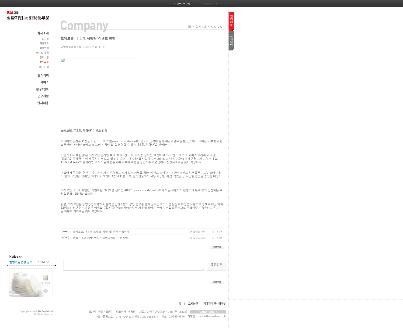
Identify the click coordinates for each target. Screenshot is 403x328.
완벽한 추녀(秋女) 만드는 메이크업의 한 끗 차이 (100, 237)
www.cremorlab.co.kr (124, 141)
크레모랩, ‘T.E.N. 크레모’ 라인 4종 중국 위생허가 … (102, 231)
